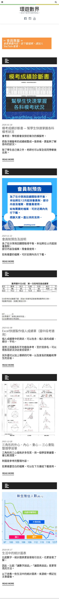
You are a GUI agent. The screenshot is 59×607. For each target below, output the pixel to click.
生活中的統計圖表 (14, 553)
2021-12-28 (7, 441)
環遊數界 (29, 9)
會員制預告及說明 (14, 239)
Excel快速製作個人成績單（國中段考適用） (28, 332)
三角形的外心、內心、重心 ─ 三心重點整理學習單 (28, 446)
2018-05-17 (7, 550)
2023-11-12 (7, 236)
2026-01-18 (7, 125)
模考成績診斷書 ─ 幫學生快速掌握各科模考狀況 (28, 130)
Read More (8, 159)
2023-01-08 (7, 328)
